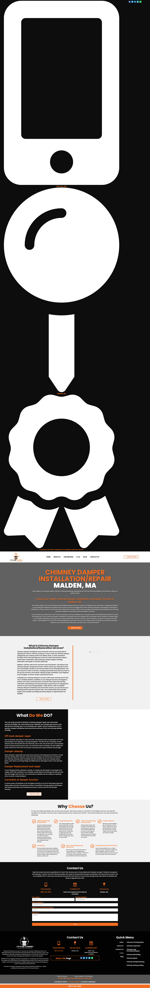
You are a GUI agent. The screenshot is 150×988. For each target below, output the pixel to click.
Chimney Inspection (133, 946)
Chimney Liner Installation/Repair (133, 950)
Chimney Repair (132, 958)
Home (48, 557)
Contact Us (94, 557)
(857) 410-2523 (61, 186)
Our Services (68, 557)
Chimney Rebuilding (133, 954)
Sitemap (61, 978)
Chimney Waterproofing (135, 965)
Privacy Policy (70, 978)
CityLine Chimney (74, 982)
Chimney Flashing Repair (135, 942)
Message (35, 913)
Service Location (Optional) (42, 907)
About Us (57, 557)
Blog (85, 557)
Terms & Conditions (84, 978)
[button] (130, 2)
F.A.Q (78, 557)
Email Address (37, 902)
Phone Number (80, 897)
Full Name (36, 897)
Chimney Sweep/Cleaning (135, 962)
